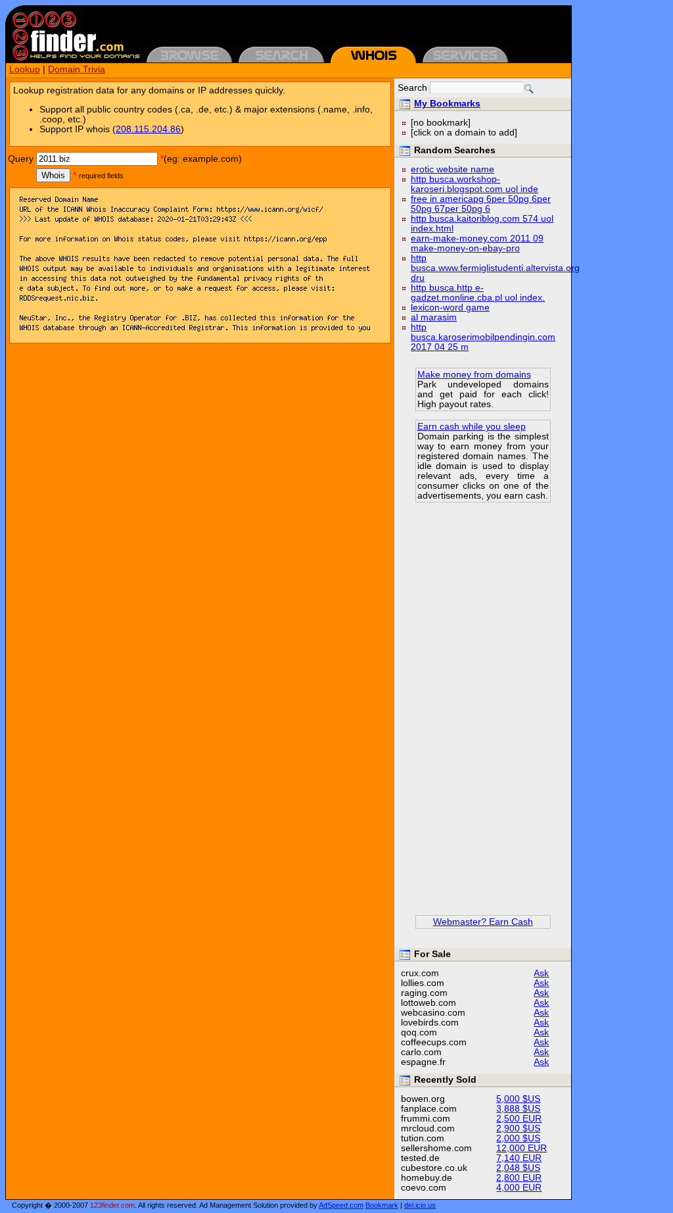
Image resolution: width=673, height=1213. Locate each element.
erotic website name (452, 169)
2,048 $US (518, 1168)
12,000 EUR (521, 1148)
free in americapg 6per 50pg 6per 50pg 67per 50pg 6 (481, 204)
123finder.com (112, 1205)
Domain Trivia (76, 69)
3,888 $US (518, 1109)
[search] (529, 89)
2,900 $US (518, 1128)
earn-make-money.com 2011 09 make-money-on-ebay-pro (477, 243)
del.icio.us (420, 1205)
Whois (53, 175)
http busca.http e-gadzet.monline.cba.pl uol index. (478, 293)
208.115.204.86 (148, 129)
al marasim (434, 317)
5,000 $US (518, 1099)
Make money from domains (474, 375)
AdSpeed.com (341, 1205)
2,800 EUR (519, 1178)
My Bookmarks (447, 104)
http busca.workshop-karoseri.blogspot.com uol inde (474, 184)
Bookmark (381, 1205)
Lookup (24, 69)
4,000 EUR (519, 1188)
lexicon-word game (450, 307)
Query (21, 159)
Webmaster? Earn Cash (483, 922)
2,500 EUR (519, 1119)
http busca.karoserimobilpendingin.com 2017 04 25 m (483, 337)
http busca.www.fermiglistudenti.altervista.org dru (495, 268)
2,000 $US (518, 1138)
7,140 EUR (519, 1158)
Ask (541, 973)
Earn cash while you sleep (471, 427)
